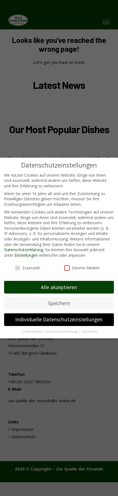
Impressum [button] (89, 331)
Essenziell (31, 267)
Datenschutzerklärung (23, 249)
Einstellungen (26, 255)
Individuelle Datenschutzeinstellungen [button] (59, 319)
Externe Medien (86, 267)
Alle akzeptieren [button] (59, 287)
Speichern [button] (59, 303)
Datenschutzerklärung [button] (62, 331)
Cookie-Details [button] (31, 331)
